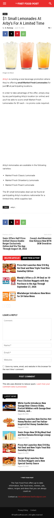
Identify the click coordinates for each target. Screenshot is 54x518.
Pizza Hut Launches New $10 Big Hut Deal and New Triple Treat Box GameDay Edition (33, 268)
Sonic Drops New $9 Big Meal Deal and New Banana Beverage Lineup (34, 433)
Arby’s (5, 79)
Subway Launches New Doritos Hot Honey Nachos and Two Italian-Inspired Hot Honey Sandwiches (34, 422)
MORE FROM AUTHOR (31, 258)
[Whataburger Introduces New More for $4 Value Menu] (9, 296)
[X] (11, 33)
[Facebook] (5, 33)
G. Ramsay (9, 28)
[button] (50, 3)
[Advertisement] (27, 135)
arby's (13, 207)
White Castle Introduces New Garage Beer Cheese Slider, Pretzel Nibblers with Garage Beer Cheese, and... (34, 407)
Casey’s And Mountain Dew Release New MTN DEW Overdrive (40, 241)
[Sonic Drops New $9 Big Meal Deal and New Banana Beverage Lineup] (9, 435)
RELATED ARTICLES (11, 258)
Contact (33, 510)
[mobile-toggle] (4, 3)
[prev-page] (4, 306)
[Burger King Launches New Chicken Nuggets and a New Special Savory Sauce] (9, 461)
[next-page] (8, 306)
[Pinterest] (17, 33)
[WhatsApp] (23, 33)
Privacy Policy (23, 510)
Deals (5, 14)
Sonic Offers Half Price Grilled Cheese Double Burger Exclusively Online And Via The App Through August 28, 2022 (15, 243)
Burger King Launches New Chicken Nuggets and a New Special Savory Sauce (31, 461)
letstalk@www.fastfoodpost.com (32, 496)
